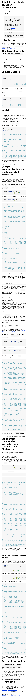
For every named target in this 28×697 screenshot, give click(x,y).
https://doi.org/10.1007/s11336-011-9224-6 (11, 695)
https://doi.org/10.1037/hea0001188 (9, 690)
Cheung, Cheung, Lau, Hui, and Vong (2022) (14, 331)
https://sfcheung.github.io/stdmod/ (9, 48)
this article (13, 28)
